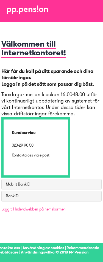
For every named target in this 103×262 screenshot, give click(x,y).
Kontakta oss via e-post (30, 155)
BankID (12, 196)
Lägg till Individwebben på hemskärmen (33, 209)
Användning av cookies (43, 247)
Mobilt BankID (18, 184)
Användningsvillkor (38, 252)
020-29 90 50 (22, 145)
